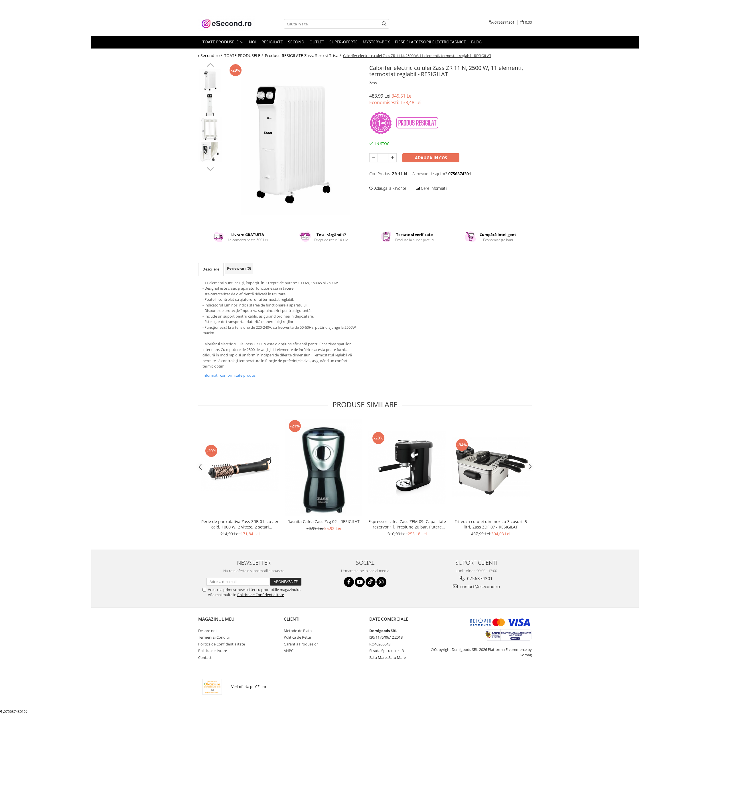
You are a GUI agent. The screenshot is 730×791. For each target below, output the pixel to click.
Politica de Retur (297, 637)
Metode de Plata (298, 630)
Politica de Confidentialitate (260, 594)
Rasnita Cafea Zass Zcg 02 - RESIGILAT (323, 521)
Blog (476, 42)
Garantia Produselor (301, 644)
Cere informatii (433, 188)
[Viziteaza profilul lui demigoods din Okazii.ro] (212, 687)
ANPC (288, 650)
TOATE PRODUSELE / (244, 55)
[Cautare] (384, 24)
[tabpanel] (293, 142)
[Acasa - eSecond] (226, 24)
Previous (210, 65)
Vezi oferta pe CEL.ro (248, 686)
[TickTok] (371, 582)
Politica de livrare (212, 650)
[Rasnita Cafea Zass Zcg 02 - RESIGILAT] (323, 467)
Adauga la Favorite (389, 188)
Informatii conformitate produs (229, 375)
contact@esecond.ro (479, 586)
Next (210, 168)
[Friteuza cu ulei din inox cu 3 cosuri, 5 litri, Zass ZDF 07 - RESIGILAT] (491, 467)
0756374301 (479, 578)
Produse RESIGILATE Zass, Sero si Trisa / (303, 55)
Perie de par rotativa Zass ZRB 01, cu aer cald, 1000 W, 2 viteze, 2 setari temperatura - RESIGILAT (240, 524)
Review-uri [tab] (239, 268)
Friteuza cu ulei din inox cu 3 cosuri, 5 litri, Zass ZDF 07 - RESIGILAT (491, 524)
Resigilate (272, 42)
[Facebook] (349, 582)
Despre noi (207, 630)
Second (296, 42)
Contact (205, 657)
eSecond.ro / (210, 55)
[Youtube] (360, 582)
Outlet (316, 42)
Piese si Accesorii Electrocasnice (430, 42)
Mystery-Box (376, 42)
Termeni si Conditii (214, 637)
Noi (252, 42)
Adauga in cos (431, 157)
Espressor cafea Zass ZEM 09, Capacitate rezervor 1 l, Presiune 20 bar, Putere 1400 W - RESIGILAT (407, 524)
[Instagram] (381, 582)
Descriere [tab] (210, 269)
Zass (373, 82)
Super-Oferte (343, 42)
